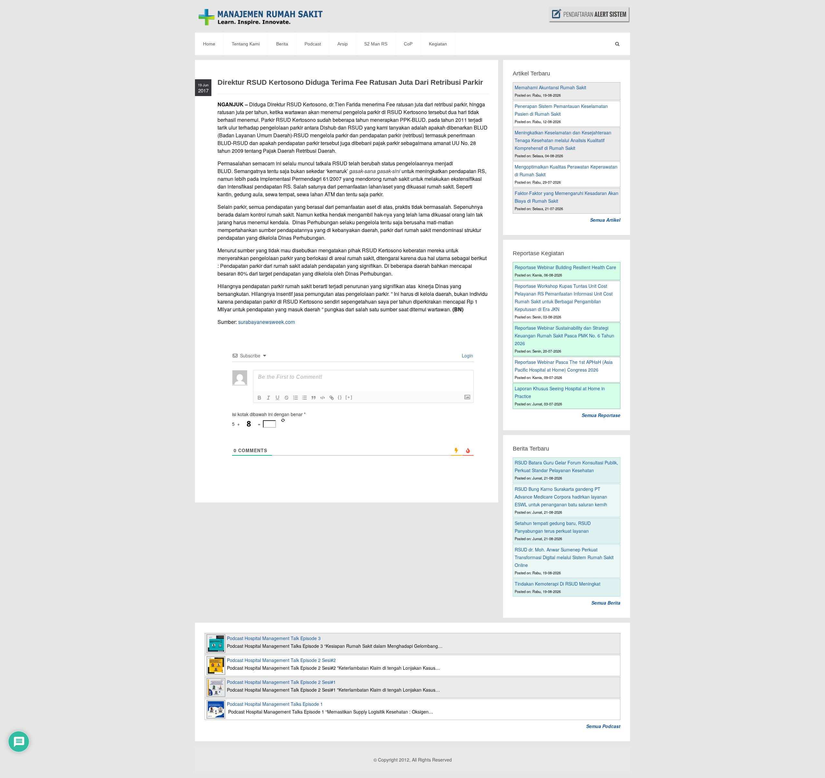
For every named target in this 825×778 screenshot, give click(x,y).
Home (209, 43)
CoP (408, 43)
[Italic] (268, 398)
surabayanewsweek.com (266, 322)
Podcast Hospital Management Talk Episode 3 (274, 638)
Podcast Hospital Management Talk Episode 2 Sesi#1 (281, 682)
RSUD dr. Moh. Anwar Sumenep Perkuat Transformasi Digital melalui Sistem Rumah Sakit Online (564, 557)
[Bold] (259, 398)
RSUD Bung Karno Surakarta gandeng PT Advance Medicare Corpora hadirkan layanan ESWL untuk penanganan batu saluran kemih (561, 497)
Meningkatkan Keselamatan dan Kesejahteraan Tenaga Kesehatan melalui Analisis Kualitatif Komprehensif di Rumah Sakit (563, 140)
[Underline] (277, 398)
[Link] (331, 398)
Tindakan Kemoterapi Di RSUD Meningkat (557, 583)
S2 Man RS (375, 43)
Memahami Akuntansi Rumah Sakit (550, 87)
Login (467, 355)
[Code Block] (322, 398)
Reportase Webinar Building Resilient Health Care (565, 267)
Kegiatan (438, 43)
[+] (349, 397)
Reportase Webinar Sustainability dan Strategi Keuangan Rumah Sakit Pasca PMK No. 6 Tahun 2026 (564, 335)
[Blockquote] (313, 398)
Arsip (342, 43)
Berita (282, 43)
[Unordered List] (304, 398)
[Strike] (286, 398)
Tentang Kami (246, 43)
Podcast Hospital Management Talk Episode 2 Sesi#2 (281, 660)
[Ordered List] (295, 398)
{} (340, 397)
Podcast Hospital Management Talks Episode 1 (275, 704)
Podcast (313, 43)
